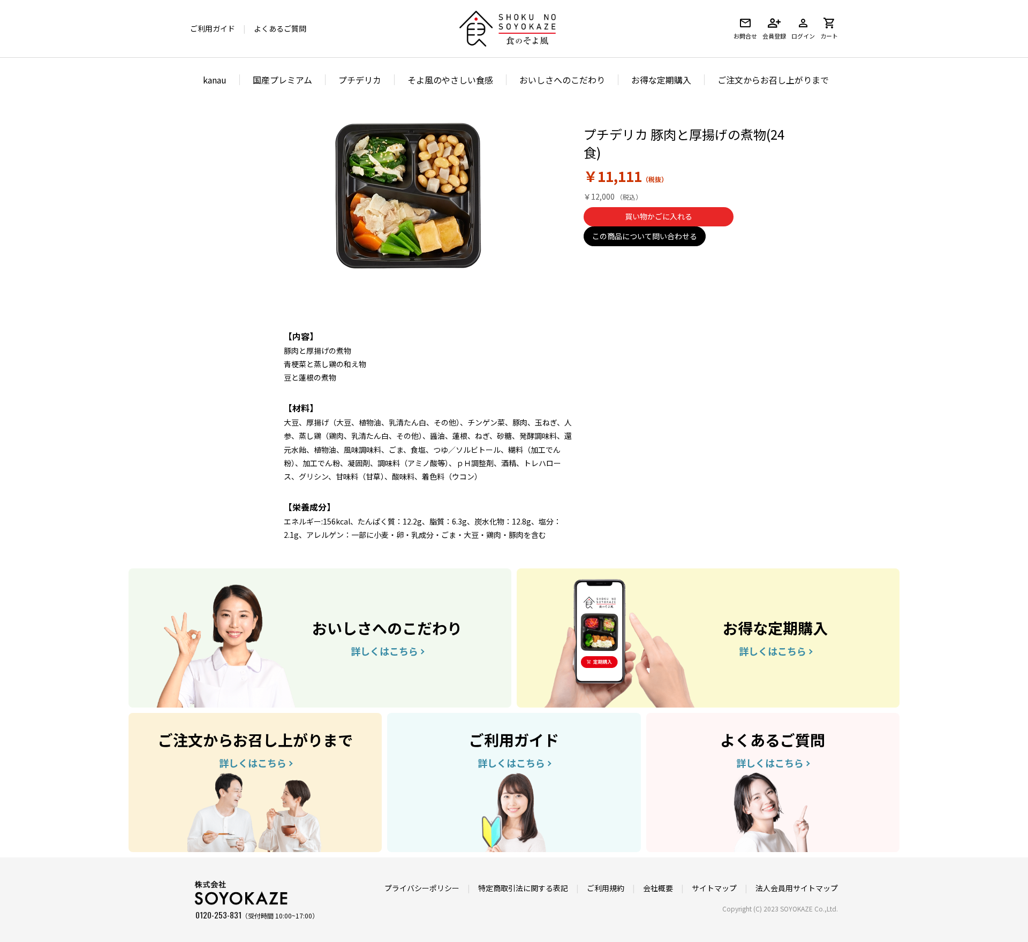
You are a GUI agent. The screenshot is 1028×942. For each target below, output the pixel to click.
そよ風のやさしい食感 (450, 79)
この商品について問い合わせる (644, 236)
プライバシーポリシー (421, 888)
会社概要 (658, 888)
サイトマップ (714, 888)
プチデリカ (359, 79)
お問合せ (745, 36)
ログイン (803, 36)
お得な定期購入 (661, 79)
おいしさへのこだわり (562, 79)
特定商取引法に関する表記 (523, 888)
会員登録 (774, 36)
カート (829, 36)
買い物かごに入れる (658, 216)
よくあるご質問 (280, 28)
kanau (214, 79)
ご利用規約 (605, 888)
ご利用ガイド (212, 28)
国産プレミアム (282, 79)
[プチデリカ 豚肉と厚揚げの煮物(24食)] (407, 195)
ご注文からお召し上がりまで (773, 79)
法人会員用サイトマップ (796, 888)
